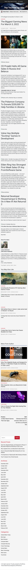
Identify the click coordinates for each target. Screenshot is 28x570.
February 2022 (4, 528)
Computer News (3, 404)
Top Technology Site (14, 8)
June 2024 (3, 472)
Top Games (3, 554)
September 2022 (5, 512)
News (15, 265)
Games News (3, 307)
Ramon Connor (13, 28)
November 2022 (4, 508)
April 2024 (3, 477)
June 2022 (3, 519)
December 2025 (4, 463)
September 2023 (5, 486)
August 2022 (4, 514)
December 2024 (4, 470)
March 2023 (4, 499)
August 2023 (4, 488)
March (12, 265)
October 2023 (4, 483)
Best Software (4, 539)
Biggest (4, 265)
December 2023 (4, 479)
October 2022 (4, 510)
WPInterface (19, 565)
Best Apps (3, 537)
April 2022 (3, 523)
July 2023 (3, 490)
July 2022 (3, 517)
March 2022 (4, 526)
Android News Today (4, 360)
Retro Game (3, 552)
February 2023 (4, 501)
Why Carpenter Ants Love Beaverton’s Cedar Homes (12, 448)
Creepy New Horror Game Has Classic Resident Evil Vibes (12, 331)
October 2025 (4, 466)
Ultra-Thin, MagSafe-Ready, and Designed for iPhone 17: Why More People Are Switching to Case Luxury (14, 363)
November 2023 (4, 481)
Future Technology (5, 546)
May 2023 (3, 494)
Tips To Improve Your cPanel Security (9, 457)
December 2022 (4, 506)
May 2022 (3, 521)
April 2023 (3, 497)
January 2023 (4, 503)
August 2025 (4, 468)
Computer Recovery (5, 543)
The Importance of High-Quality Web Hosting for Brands (14, 454)
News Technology (5, 550)
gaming (8, 265)
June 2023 (3, 492)
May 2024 (3, 474)
